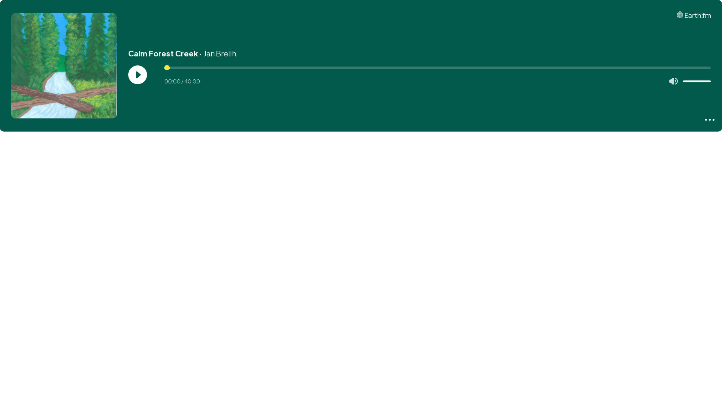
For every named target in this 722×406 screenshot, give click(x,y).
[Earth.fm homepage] (694, 14)
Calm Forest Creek (163, 53)
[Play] (137, 74)
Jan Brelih (219, 53)
